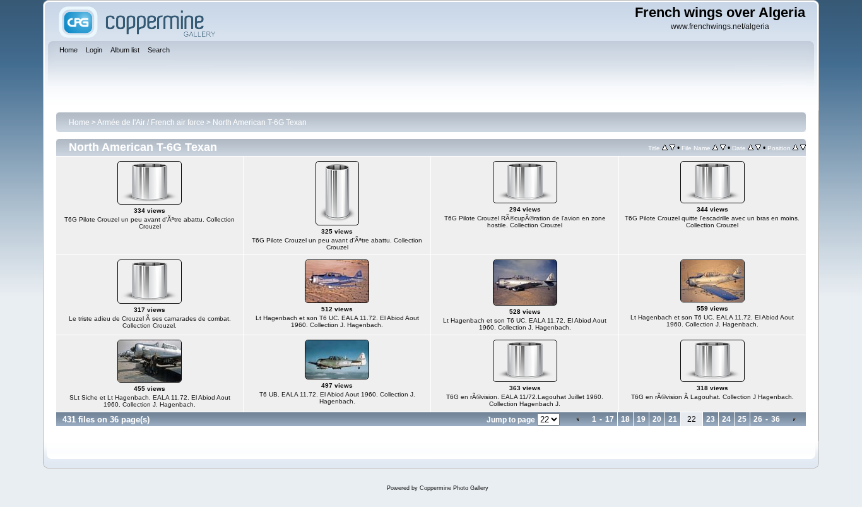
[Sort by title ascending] (665, 147)
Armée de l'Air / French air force (150, 122)
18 (625, 419)
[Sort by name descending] (723, 147)
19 (641, 419)
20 (656, 419)
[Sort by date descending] (758, 147)
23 (710, 419)
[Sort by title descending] (672, 147)
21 (672, 419)
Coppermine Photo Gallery (454, 488)
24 (726, 419)
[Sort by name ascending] (715, 147)
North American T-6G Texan (260, 122)
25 (742, 419)
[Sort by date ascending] (750, 147)
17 (609, 419)
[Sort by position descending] (803, 147)
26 (757, 419)
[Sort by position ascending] (795, 147)
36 (775, 419)
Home (79, 122)
